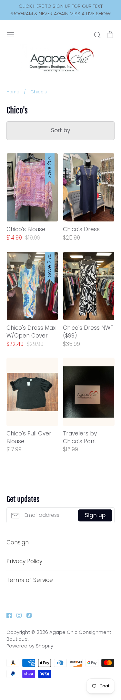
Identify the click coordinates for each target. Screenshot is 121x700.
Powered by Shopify (29, 646)
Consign (17, 542)
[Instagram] (17, 615)
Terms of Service (29, 580)
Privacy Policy (24, 561)
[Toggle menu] (10, 34)
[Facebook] (7, 615)
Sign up (95, 515)
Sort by (60, 130)
